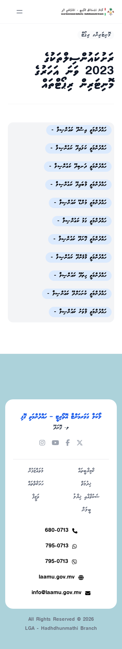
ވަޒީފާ (35, 496)
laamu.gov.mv (57, 577)
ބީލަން (86, 509)
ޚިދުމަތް (86, 483)
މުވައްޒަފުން (35, 470)
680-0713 (56, 530)
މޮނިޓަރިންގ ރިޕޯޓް (95, 34)
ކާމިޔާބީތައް (86, 470)
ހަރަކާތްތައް (36, 483)
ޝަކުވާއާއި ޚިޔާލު (86, 496)
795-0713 (57, 546)
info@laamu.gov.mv (56, 593)
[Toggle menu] (19, 12)
